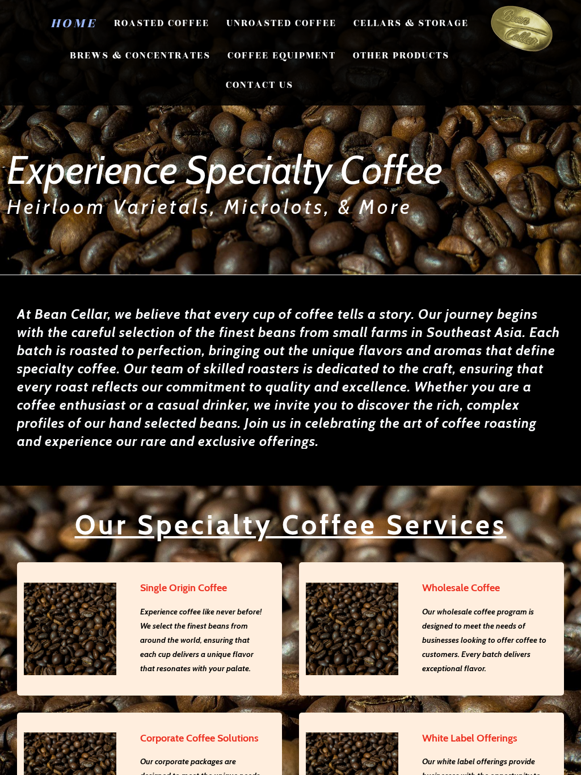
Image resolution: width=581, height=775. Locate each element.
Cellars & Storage (411, 23)
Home (73, 23)
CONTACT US (259, 85)
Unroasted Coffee (281, 23)
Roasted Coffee (161, 23)
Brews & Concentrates (140, 55)
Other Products (401, 55)
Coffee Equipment (282, 55)
